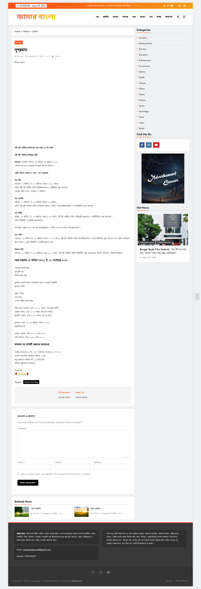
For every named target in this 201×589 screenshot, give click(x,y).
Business (142, 49)
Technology (144, 111)
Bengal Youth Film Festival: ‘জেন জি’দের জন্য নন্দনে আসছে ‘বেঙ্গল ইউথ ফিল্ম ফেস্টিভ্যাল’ (163, 251)
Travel (141, 117)
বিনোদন (142, 16)
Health (142, 77)
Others (19, 42)
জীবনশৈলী (168, 16)
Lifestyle (142, 83)
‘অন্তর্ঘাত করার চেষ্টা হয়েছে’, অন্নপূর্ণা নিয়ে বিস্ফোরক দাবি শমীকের (109, 6)
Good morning (31, 382)
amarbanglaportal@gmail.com (37, 549)
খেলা (150, 16)
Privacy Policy (182, 580)
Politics (142, 94)
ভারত (134, 16)
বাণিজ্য (159, 16)
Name (21, 462)
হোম (97, 16)
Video (141, 122)
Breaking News (145, 43)
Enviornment (144, 66)
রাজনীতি (106, 16)
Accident (143, 37)
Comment (23, 428)
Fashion (142, 71)
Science (142, 100)
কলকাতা (115, 16)
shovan (20, 56)
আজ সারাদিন (36, 508)
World (141, 128)
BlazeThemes (77, 581)
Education (143, 54)
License (169, 580)
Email (59, 462)
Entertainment (145, 60)
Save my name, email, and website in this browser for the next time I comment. (56, 474)
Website (97, 462)
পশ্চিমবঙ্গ (125, 16)
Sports (141, 105)
